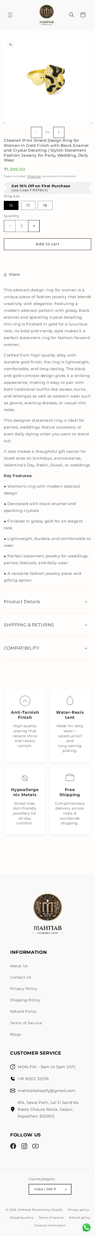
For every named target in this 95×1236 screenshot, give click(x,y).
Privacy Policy (23, 988)
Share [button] (14, 274)
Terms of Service (26, 1023)
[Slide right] (58, 132)
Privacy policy (78, 1209)
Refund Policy (23, 1011)
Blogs (15, 1034)
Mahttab (24, 1209)
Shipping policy (22, 1217)
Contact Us (20, 977)
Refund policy (79, 1217)
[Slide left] (36, 132)
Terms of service (51, 1217)
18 (45, 205)
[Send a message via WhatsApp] (86, 1227)
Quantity (11, 216)
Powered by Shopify (47, 1209)
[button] (10, 14)
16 (11, 205)
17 (28, 205)
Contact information (49, 1225)
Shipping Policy (25, 1000)
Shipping (34, 176)
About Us (19, 966)
